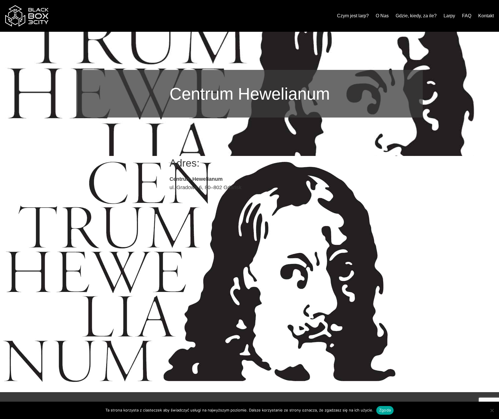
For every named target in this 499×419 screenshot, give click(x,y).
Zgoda (385, 410)
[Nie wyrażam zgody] (492, 410)
